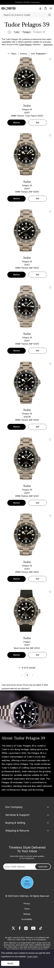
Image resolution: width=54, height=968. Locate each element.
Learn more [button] (32, 956)
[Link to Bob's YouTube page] (33, 928)
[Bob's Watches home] (9, 8)
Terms (26, 909)
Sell (37, 122)
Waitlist (16, 122)
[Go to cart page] (45, 8)
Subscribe (43, 866)
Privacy (27, 903)
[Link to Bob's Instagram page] (26, 928)
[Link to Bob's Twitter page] (13, 928)
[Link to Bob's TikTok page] (41, 928)
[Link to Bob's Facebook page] (20, 928)
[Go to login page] (40, 8)
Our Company (14, 807)
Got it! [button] (10, 963)
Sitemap (26, 914)
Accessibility (26, 919)
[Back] (9, 32)
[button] (46, 44)
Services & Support (17, 814)
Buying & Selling (15, 822)
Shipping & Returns (17, 830)
